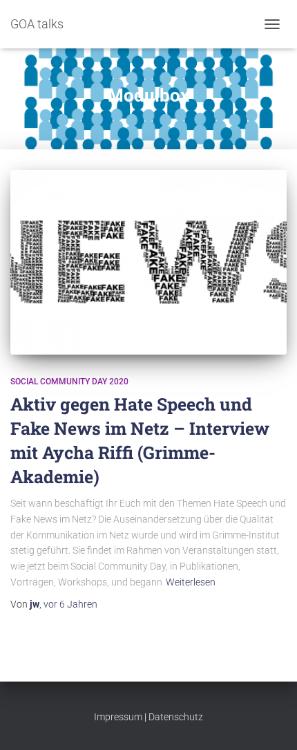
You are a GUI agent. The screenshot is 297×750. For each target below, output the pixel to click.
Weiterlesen (190, 582)
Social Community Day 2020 (69, 381)
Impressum (118, 716)
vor (70, 604)
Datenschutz (175, 716)
